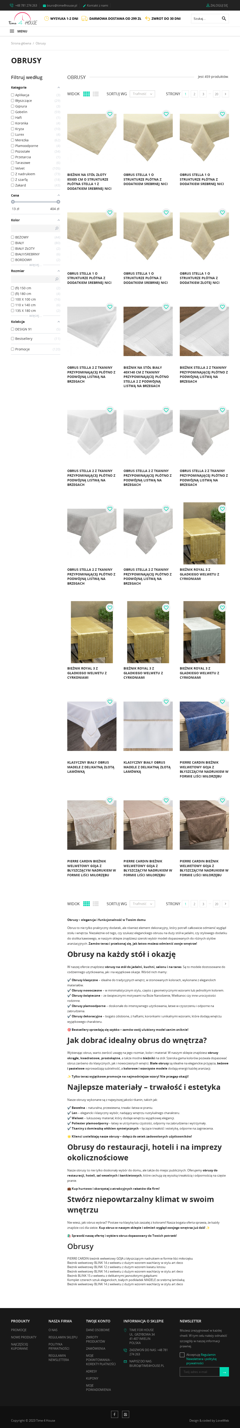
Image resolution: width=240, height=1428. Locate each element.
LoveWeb (222, 1420)
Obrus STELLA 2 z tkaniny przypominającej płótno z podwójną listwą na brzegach (91, 374)
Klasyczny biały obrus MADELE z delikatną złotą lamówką (90, 767)
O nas (53, 1330)
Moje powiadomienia (98, 1387)
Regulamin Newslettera (59, 1357)
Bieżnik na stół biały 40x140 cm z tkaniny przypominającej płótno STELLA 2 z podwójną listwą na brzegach (146, 376)
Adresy (91, 1371)
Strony (173, 93)
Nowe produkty (23, 1337)
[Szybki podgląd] (55, 190)
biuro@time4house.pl (60, 5)
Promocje (18, 1330)
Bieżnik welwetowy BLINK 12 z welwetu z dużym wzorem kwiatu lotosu (116, 1267)
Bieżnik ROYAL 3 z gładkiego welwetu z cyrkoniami (199, 574)
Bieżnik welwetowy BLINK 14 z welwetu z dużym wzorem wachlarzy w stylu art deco (125, 1263)
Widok (73, 93)
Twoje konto (98, 1321)
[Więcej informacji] (65, 190)
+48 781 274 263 (26, 5)
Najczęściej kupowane (19, 1346)
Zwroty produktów (95, 1339)
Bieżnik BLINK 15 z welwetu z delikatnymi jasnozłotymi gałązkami (112, 1275)
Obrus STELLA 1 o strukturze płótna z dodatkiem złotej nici (200, 278)
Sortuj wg (117, 93)
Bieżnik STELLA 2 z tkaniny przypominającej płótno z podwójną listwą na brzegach (204, 374)
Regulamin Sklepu (63, 1337)
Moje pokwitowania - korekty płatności (101, 1359)
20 (216, 94)
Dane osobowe (98, 1330)
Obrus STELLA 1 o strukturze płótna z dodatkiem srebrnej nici (146, 179)
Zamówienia (95, 1348)
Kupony (92, 1378)
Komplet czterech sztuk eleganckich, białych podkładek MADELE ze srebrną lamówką (125, 1280)
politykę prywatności (201, 1361)
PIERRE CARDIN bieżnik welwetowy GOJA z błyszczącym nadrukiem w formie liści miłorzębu (204, 769)
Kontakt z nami (95, 5)
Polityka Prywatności (59, 1346)
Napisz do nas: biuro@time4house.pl (146, 1363)
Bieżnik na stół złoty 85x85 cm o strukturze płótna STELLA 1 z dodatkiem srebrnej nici (89, 181)
